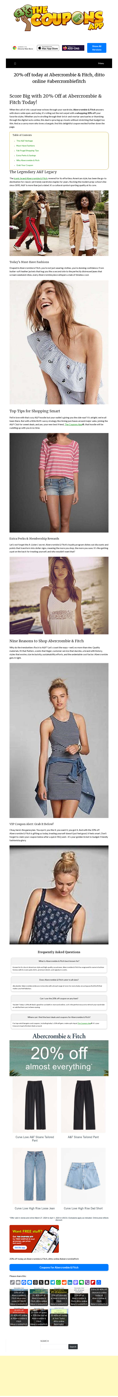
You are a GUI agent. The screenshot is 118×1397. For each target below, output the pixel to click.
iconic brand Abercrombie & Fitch (30, 178)
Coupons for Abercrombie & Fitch (59, 1267)
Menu (101, 63)
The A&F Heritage (24, 140)
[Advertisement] (59, 1376)
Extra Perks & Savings (26, 155)
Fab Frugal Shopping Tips (27, 150)
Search (44, 1341)
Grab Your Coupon (24, 165)
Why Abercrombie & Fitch (27, 160)
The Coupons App (73, 424)
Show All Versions (96, 48)
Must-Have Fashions (25, 145)
